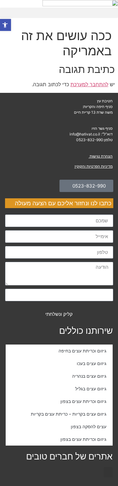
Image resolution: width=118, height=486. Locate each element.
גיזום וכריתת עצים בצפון (83, 401)
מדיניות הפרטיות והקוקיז (94, 166)
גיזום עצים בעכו (91, 363)
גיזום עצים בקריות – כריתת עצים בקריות (68, 414)
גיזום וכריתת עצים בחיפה (82, 350)
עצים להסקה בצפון (88, 426)
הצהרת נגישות (101, 156)
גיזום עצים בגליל (90, 388)
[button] (108, 472)
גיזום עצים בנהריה (89, 376)
